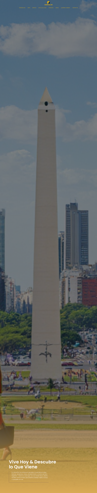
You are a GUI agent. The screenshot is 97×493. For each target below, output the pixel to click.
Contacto (75, 7)
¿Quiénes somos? (65, 7)
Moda (57, 7)
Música (34, 7)
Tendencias (22, 7)
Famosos (51, 7)
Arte (29, 7)
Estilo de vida (42, 7)
